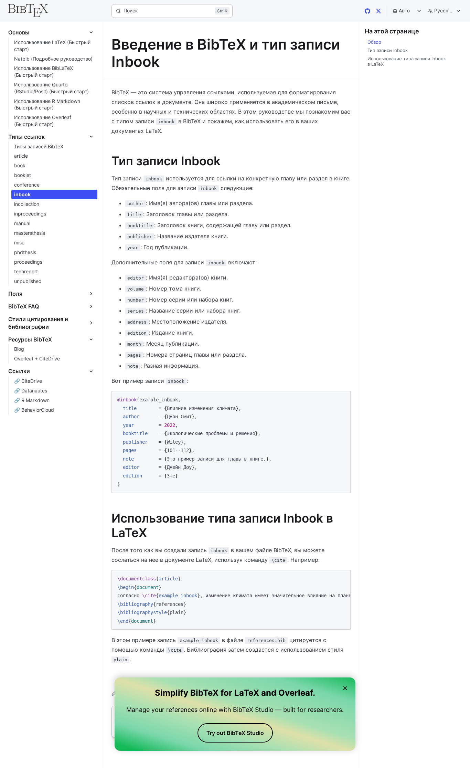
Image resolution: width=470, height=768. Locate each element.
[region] (231, 600)
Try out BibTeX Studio (235, 732)
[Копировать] (342, 399)
